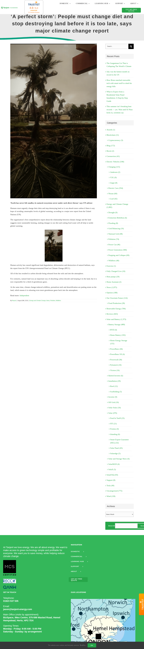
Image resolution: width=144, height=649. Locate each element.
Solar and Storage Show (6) (119, 459)
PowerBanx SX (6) (117, 354)
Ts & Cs (82, 645)
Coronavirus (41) (113, 156)
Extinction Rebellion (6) (117, 218)
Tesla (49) (110, 485)
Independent (24, 295)
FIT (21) (113, 424)
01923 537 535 (10, 601)
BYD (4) (113, 330)
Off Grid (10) (113, 402)
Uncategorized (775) (114, 491)
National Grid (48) (115, 234)
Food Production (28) (116, 303)
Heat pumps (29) (113, 277)
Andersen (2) (115, 172)
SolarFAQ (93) (112, 475)
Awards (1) (111, 130)
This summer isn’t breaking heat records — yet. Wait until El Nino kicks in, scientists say (120, 109)
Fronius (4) (114, 429)
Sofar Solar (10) (114, 408)
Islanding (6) (115, 434)
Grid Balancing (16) (116, 228)
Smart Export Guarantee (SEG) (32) (119, 441)
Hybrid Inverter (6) (115, 376)
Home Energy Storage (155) (118, 342)
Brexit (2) (110, 151)
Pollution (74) (113, 239)
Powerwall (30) (116, 360)
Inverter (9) (112, 397)
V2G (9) (113, 177)
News (48, 300)
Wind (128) (111, 496)
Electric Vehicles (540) (115, 162)
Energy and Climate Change (37, 300)
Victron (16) (115, 370)
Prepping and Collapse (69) (118, 255)
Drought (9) (112, 212)
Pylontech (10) (115, 365)
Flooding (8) (113, 223)
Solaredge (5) (115, 453)
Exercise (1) (111, 266)
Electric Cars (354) (115, 188)
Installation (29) (114, 381)
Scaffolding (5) (116, 392)
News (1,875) (112, 287)
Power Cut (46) (114, 245)
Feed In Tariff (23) (117, 418)
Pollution (52, 300)
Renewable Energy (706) (116, 309)
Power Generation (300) (117, 250)
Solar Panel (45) (116, 448)
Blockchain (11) (113, 135)
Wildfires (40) (113, 260)
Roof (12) (114, 386)
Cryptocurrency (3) (115, 140)
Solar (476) (112, 413)
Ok (92, 645)
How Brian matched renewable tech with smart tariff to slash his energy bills (119, 83)
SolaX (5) (112, 469)
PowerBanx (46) (116, 349)
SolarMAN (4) (114, 464)
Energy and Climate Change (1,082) (117, 205)
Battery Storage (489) (116, 324)
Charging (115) (114, 167)
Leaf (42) (113, 199)
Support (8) (111, 480)
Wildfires (58, 300)
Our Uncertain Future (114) (117, 298)
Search (111, 526)
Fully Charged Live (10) (116, 271)
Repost (14, 300)
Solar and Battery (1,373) (116, 319)
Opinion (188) (112, 293)
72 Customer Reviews (34, 12)
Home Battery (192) (118, 335)
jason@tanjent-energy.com (17, 609)
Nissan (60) (112, 193)
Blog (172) (111, 146)
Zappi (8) (113, 183)
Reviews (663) (112, 314)
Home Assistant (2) (114, 282)
